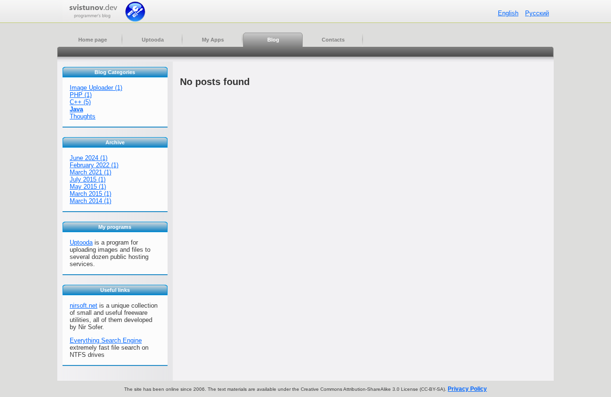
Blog (273, 40)
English (508, 13)
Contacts (333, 40)
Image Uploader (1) (96, 87)
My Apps (213, 40)
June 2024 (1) (88, 157)
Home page (92, 40)
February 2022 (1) (94, 165)
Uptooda (153, 40)
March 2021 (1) (90, 172)
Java (76, 109)
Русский (537, 13)
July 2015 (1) (87, 179)
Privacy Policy (467, 389)
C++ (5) (80, 102)
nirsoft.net (83, 305)
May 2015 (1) (88, 186)
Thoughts (82, 116)
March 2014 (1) (90, 200)
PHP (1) (81, 94)
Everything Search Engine (106, 340)
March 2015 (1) (90, 193)
